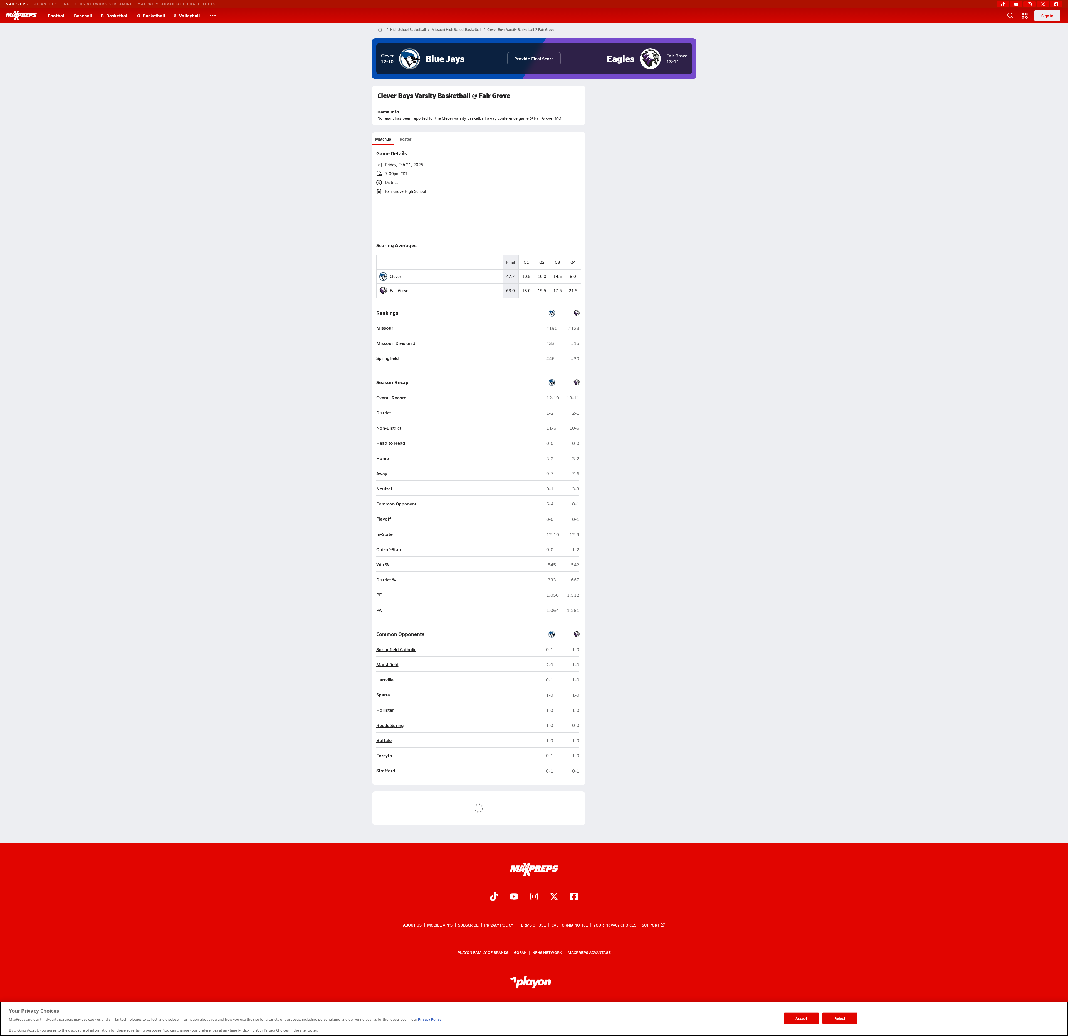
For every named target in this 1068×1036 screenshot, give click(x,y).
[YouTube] (1016, 4)
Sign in (1047, 15)
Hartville (385, 680)
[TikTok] (1003, 4)
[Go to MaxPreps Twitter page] (554, 897)
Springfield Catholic (396, 650)
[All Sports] (213, 15)
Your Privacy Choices (615, 924)
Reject (839, 1018)
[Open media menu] (1025, 15)
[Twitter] (1043, 4)
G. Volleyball (187, 15)
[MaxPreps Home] (21, 15)
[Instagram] (1030, 4)
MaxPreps (17, 4)
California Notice (570, 925)
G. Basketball (151, 15)
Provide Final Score (534, 58)
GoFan (520, 952)
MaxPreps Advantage (589, 952)
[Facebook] (1056, 4)
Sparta (383, 695)
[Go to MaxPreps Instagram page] (534, 897)
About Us (412, 925)
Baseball (83, 15)
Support (650, 925)
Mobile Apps (440, 925)
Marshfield (387, 665)
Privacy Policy (498, 925)
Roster (405, 139)
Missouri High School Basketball (456, 29)
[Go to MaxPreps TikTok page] (494, 897)
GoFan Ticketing (51, 4)
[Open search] (1010, 15)
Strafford (385, 771)
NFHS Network (547, 952)
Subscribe (468, 925)
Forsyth (384, 756)
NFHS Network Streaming (103, 4)
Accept (801, 1018)
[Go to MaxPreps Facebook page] (574, 897)
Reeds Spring (390, 725)
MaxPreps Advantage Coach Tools (176, 4)
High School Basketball (408, 29)
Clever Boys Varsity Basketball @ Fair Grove (520, 29)
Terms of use (532, 925)
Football (57, 15)
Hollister (385, 710)
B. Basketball (115, 15)
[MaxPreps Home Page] (380, 29)
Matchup (383, 139)
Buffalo (384, 740)
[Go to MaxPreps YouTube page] (514, 897)
